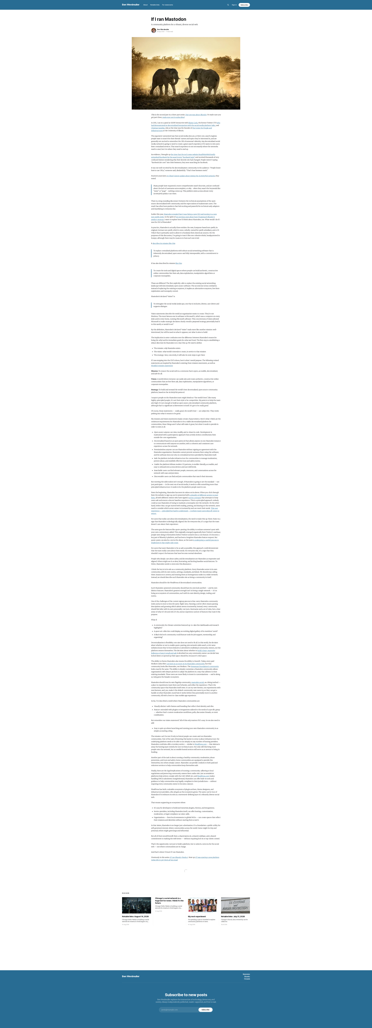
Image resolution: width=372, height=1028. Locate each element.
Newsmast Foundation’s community (205, 666)
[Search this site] (228, 4)
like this (179, 263)
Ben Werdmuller (131, 4)
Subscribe (244, 5)
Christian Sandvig (158, 128)
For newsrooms (167, 5)
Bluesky (247, 976)
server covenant (195, 498)
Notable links (154, 5)
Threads (247, 979)
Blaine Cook (193, 123)
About (145, 5)
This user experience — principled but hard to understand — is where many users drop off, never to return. (185, 511)
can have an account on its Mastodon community (185, 664)
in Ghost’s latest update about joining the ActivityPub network (191, 176)
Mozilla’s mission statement (162, 366)
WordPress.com (201, 744)
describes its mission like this (164, 243)
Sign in (234, 5)
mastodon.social (197, 682)
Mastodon (246, 974)
